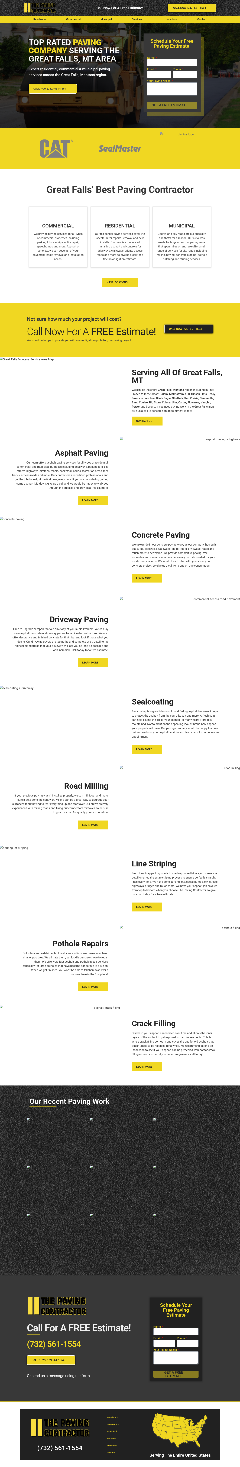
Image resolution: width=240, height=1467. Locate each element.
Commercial (73, 19)
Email (151, 69)
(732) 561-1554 (54, 1344)
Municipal (106, 19)
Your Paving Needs (159, 81)
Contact (202, 19)
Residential (39, 19)
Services (137, 19)
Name (151, 57)
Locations (171, 19)
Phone (177, 69)
